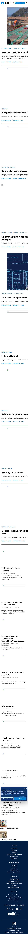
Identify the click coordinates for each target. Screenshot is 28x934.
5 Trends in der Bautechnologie (9, 828)
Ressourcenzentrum (14, 899)
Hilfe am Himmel (9, 356)
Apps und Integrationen (14, 887)
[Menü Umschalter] (26, 3)
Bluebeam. (19, 928)
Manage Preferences (7, 798)
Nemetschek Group (18, 932)
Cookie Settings (22, 796)
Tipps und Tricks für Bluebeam (14, 854)
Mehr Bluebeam (14, 856)
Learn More (9, 794)
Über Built (14, 866)
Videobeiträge (14, 858)
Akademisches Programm (14, 901)
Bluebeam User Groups (14, 895)
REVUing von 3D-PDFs (12, 472)
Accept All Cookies (20, 798)
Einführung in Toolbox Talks (8, 839)
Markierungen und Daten (14, 881)
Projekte (14, 852)
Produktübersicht (14, 879)
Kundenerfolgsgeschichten (14, 872)
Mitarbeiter (14, 850)
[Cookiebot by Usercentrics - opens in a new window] (20, 788)
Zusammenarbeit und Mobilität (14, 883)
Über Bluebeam (14, 870)
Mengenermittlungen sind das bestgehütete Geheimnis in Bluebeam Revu (12, 803)
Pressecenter (14, 868)
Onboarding (14, 885)
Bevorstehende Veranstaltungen (14, 897)
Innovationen (14, 848)
